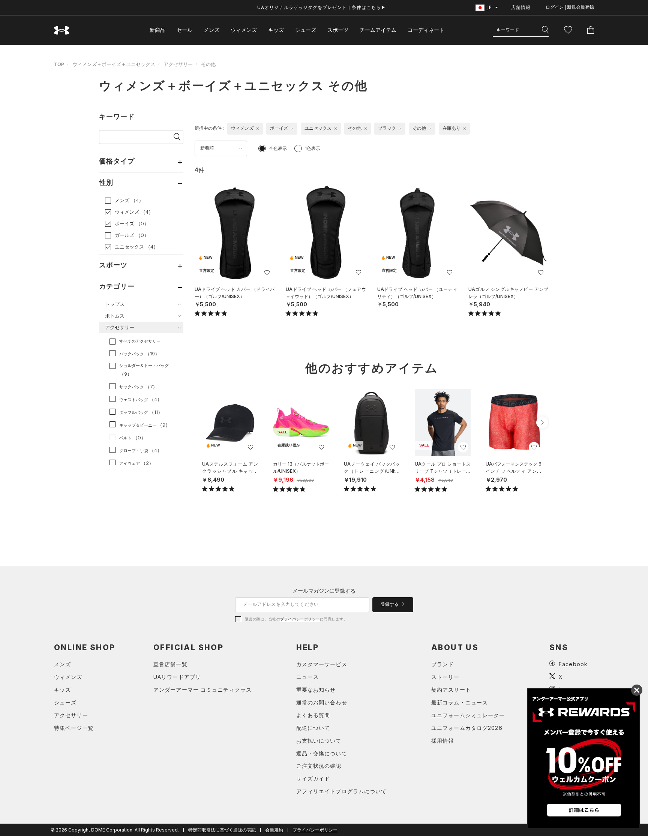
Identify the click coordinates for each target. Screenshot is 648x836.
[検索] (545, 30)
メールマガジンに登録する (324, 590)
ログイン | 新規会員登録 (570, 7)
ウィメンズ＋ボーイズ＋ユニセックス (113, 64)
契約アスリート (451, 689)
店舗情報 (521, 7)
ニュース (307, 677)
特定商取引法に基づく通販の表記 (222, 830)
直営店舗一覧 (170, 664)
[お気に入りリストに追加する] (267, 272)
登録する (390, 604)
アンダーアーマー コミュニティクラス (202, 689)
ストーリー (445, 677)
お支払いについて (319, 740)
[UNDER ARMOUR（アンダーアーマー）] (62, 30)
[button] (542, 422)
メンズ (211, 30)
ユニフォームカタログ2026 (466, 728)
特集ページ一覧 (74, 728)
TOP (59, 64)
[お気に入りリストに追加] (250, 447)
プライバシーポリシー (300, 619)
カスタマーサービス (321, 664)
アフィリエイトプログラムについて (341, 791)
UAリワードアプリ (177, 677)
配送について (313, 728)
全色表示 (278, 148)
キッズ (276, 30)
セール (184, 30)
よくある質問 (313, 715)
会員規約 (274, 830)
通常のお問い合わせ (321, 702)
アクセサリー (178, 64)
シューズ (305, 30)
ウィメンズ (244, 30)
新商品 (157, 30)
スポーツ (337, 30)
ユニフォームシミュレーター (468, 715)
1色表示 (312, 148)
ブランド (442, 664)
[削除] (257, 128)
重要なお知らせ (316, 689)
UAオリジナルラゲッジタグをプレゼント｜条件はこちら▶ (321, 7)
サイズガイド (313, 778)
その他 (208, 64)
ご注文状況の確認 (319, 766)
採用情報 (442, 740)
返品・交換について (321, 753)
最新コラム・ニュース (459, 702)
